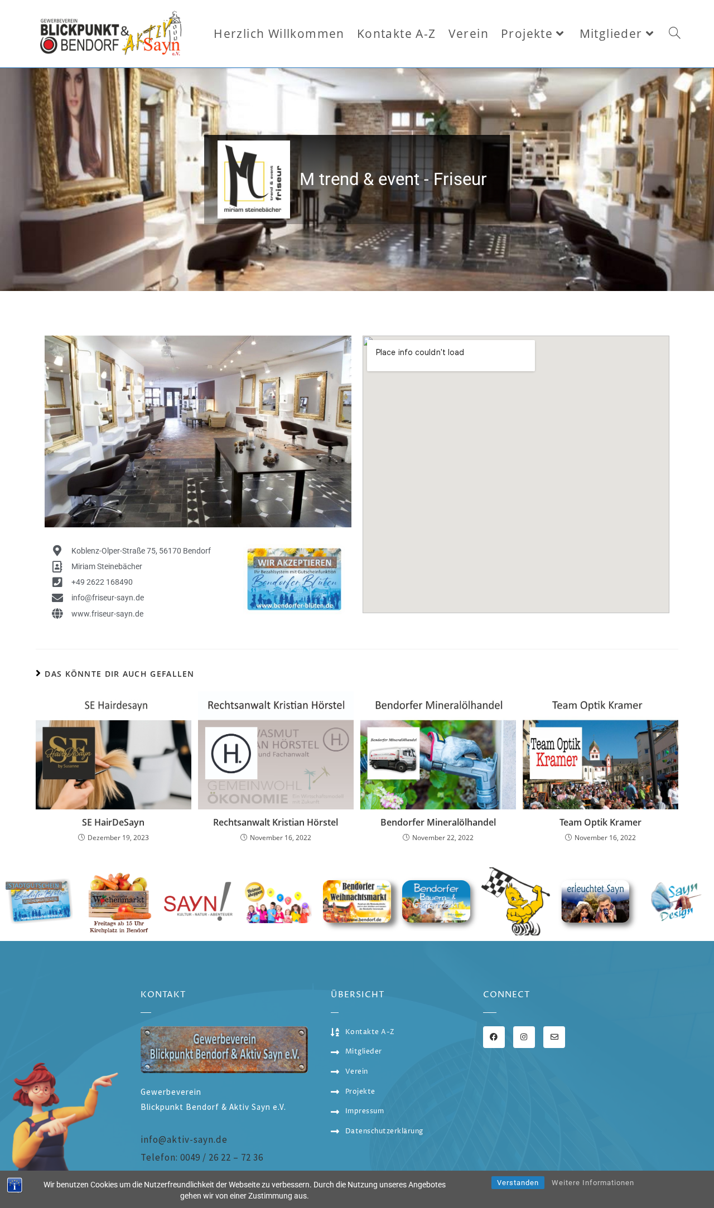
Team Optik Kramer (600, 822)
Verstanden (518, 1182)
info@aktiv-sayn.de (184, 1139)
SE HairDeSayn (113, 822)
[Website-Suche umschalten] (675, 33)
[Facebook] (494, 1037)
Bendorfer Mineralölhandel (438, 822)
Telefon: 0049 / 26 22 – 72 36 (202, 1157)
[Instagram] (524, 1037)
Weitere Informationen (593, 1182)
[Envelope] (554, 1037)
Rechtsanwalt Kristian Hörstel (275, 822)
